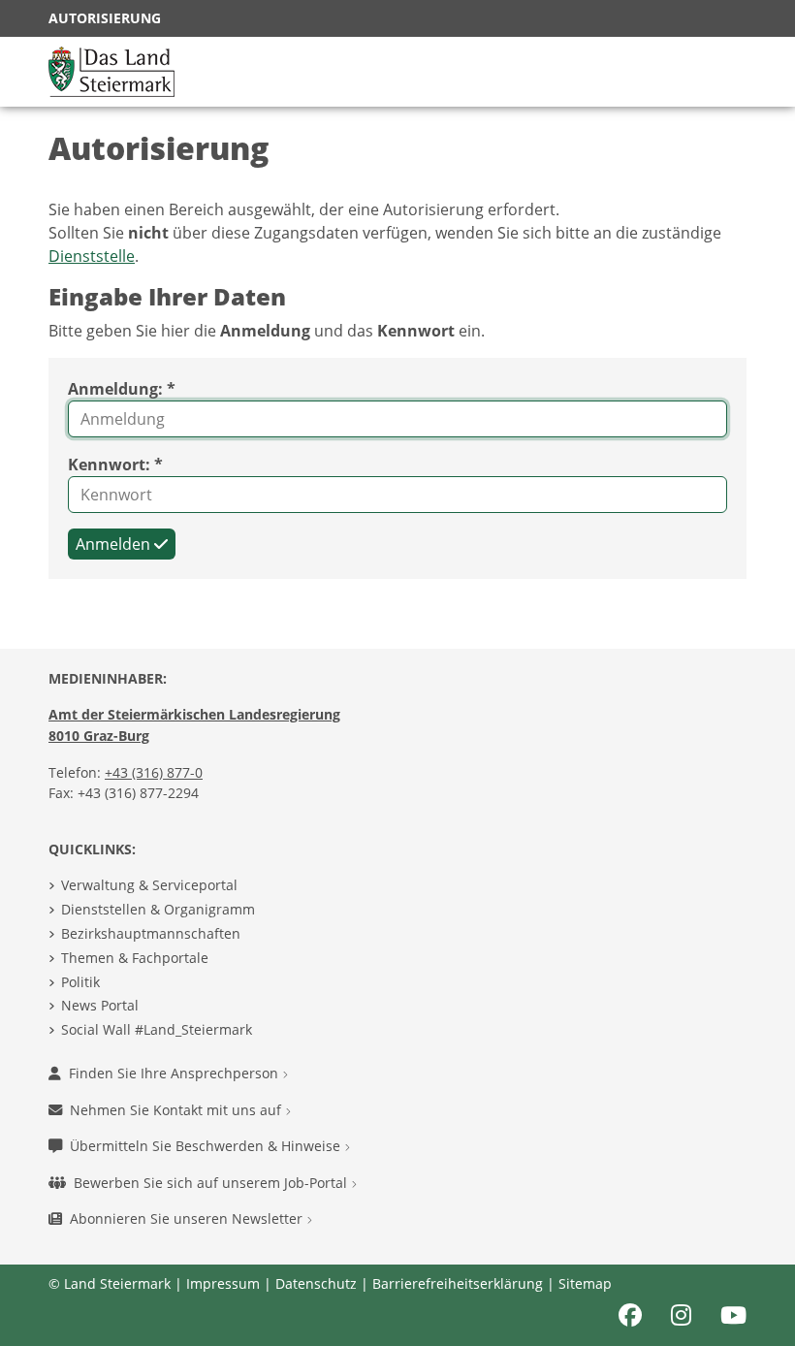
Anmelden (115, 544)
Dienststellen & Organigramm (158, 909)
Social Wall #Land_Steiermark (156, 1029)
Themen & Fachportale (134, 957)
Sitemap (585, 1283)
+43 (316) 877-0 (154, 772)
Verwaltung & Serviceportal (149, 885)
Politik (80, 982)
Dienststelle (91, 256)
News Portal (100, 1005)
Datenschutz (316, 1283)
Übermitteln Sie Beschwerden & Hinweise (207, 1146)
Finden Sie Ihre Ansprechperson (175, 1073)
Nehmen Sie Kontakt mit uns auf (177, 1110)
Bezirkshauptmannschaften (150, 933)
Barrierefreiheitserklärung (457, 1283)
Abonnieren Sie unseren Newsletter (188, 1218)
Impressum (223, 1283)
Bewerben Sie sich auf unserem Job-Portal (212, 1182)
